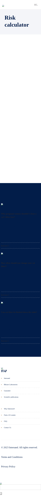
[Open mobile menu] (36, 4)
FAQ (5, 421)
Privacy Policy (8, 466)
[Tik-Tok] (6, 371)
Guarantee (7, 391)
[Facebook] (2, 371)
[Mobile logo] (1, 481)
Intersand (7, 378)
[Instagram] (4, 371)
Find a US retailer (10, 415)
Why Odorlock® (9, 409)
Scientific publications (11, 397)
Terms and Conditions (12, 457)
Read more (4, 246)
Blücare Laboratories (10, 384)
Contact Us (7, 427)
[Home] (3, 4)
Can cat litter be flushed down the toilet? (19, 312)
